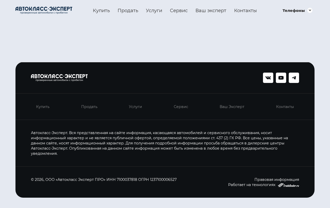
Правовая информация (276, 179)
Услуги (154, 10)
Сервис (179, 10)
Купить (101, 10)
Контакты (245, 10)
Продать (128, 10)
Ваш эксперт (210, 10)
